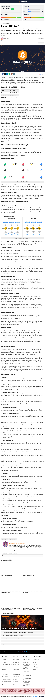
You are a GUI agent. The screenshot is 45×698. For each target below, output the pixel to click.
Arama (34, 5)
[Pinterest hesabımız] (21, 696)
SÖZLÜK (3, 17)
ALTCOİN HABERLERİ (5, 13)
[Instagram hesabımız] (10, 696)
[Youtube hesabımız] (14, 696)
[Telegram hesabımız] (28, 696)
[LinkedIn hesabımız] (24, 696)
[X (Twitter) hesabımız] (7, 696)
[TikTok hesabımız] (17, 696)
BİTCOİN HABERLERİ (5, 11)
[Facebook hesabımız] (4, 696)
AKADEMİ (3, 15)
